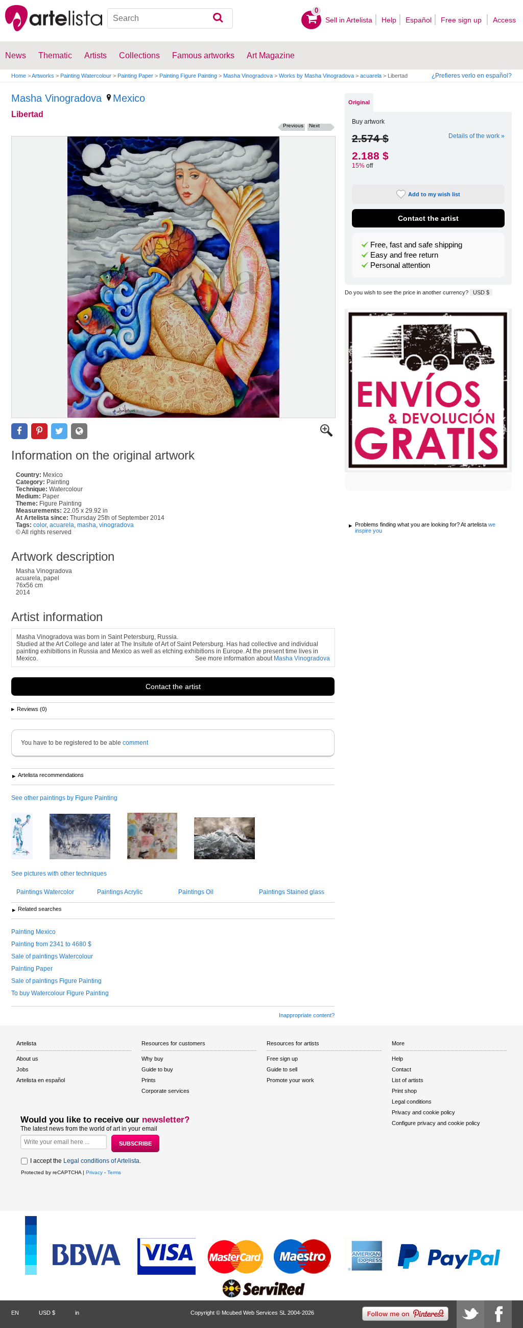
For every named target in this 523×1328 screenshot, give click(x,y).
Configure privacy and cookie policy (436, 1123)
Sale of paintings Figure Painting (56, 980)
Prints (148, 1080)
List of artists (407, 1080)
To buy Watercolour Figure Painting (60, 993)
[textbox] (170, 18)
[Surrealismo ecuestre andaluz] (88, 837)
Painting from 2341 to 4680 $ (51, 944)
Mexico (129, 98)
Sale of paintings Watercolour (52, 956)
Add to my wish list (434, 194)
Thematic (55, 55)
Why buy (152, 1059)
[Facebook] (498, 1314)
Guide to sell (282, 1069)
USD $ (481, 292)
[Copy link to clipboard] (79, 431)
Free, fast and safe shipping (416, 245)
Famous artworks (203, 55)
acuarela (371, 76)
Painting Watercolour (85, 76)
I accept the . (85, 1160)
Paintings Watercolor (45, 892)
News (15, 55)
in (77, 1313)
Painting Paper (135, 76)
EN (15, 1313)
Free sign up (462, 20)
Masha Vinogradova (248, 76)
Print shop (404, 1091)
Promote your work (290, 1080)
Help (389, 20)
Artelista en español (40, 1080)
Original (359, 102)
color (39, 525)
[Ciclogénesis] (232, 839)
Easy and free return (404, 255)
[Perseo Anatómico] (29, 837)
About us (27, 1059)
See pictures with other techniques (59, 873)
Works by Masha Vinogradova (316, 76)
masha (86, 525)
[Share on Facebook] (19, 431)
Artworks (43, 76)
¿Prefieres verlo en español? (472, 75)
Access (504, 20)
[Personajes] (160, 837)
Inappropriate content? (307, 1015)
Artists (95, 55)
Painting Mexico (33, 931)
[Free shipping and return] (428, 390)
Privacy (94, 1172)
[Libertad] (173, 277)
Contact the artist (173, 686)
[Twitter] (470, 1314)
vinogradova (116, 525)
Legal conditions (412, 1101)
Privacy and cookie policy (423, 1112)
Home (18, 76)
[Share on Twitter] (59, 431)
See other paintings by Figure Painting (64, 798)
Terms (114, 1172)
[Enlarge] (326, 434)
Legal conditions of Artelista (101, 1160)
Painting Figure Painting (188, 76)
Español (419, 20)
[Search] (218, 18)
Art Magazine (271, 55)
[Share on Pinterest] (39, 431)
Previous (293, 125)
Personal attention (400, 265)
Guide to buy (157, 1069)
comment (135, 742)
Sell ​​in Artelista (348, 20)
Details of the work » (476, 136)
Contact (401, 1069)
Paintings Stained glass (291, 892)
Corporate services (165, 1091)
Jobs (22, 1069)
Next (314, 125)
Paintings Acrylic (119, 892)
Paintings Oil (195, 892)
